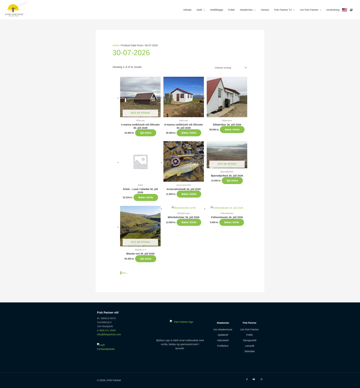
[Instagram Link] (261, 379)
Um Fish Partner (309, 9)
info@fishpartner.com (109, 334)
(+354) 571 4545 (106, 330)
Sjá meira (145, 132)
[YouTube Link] (254, 379)
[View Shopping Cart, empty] (351, 9)
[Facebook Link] (246, 379)
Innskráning (332, 9)
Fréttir (231, 9)
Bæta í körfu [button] (189, 132)
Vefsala (187, 9)
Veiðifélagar (216, 9)
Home (115, 45)
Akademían (246, 9)
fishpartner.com (344, 10)
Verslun (265, 9)
